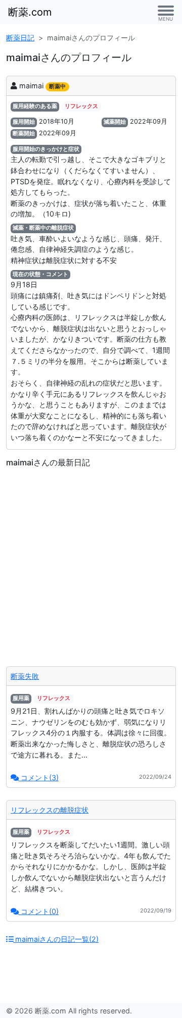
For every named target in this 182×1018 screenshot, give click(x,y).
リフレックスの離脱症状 (49, 810)
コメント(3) (39, 777)
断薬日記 (20, 37)
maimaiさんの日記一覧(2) (56, 939)
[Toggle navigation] (166, 12)
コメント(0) (39, 911)
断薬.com (30, 12)
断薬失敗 (25, 676)
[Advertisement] (91, 563)
